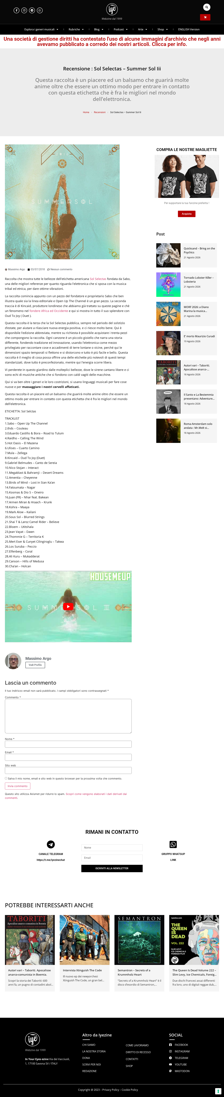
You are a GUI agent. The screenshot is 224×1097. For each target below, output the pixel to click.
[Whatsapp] (40, 10)
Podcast (119, 29)
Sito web (10, 765)
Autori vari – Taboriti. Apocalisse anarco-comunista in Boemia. (197, 369)
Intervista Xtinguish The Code (82, 970)
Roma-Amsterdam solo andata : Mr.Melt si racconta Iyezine (198, 428)
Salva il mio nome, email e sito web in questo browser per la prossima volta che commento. (65, 778)
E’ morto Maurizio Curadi (199, 336)
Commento (13, 697)
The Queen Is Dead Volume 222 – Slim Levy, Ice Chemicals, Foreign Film (194, 974)
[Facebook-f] (16, 10)
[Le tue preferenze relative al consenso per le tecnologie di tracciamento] (218, 1091)
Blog (97, 29)
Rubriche (74, 29)
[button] (206, 7)
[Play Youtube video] (68, 606)
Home (86, 112)
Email (9, 752)
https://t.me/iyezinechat (51, 859)
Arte (140, 29)
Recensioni (99, 112)
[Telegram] (32, 10)
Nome (9, 739)
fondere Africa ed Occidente (49, 311)
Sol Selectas (98, 279)
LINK (173, 859)
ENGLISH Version (189, 29)
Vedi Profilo (35, 664)
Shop (161, 29)
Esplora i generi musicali (39, 29)
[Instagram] (24, 10)
